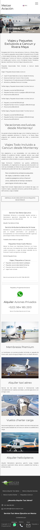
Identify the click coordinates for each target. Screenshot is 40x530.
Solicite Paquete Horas (10, 256)
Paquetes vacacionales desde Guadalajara (18, 263)
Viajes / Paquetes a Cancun (20, 260)
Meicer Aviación (7, 7)
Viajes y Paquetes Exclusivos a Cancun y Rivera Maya (20, 44)
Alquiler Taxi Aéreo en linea (11, 223)
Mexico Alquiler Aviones (29, 491)
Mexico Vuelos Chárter (10, 495)
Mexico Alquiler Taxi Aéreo (11, 491)
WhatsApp (14, 522)
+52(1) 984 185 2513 (20, 307)
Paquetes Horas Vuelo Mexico (20, 244)
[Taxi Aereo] (20, 367)
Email (28, 522)
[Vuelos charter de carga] (20, 405)
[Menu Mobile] (36, 3)
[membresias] (20, 332)
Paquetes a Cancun (26, 495)
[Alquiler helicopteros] (20, 442)
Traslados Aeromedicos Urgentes (13, 239)
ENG (25, 5)
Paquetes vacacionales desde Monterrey (17, 265)
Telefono (21, 522)
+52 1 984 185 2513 (9, 505)
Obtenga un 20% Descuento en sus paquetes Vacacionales (20, 199)
